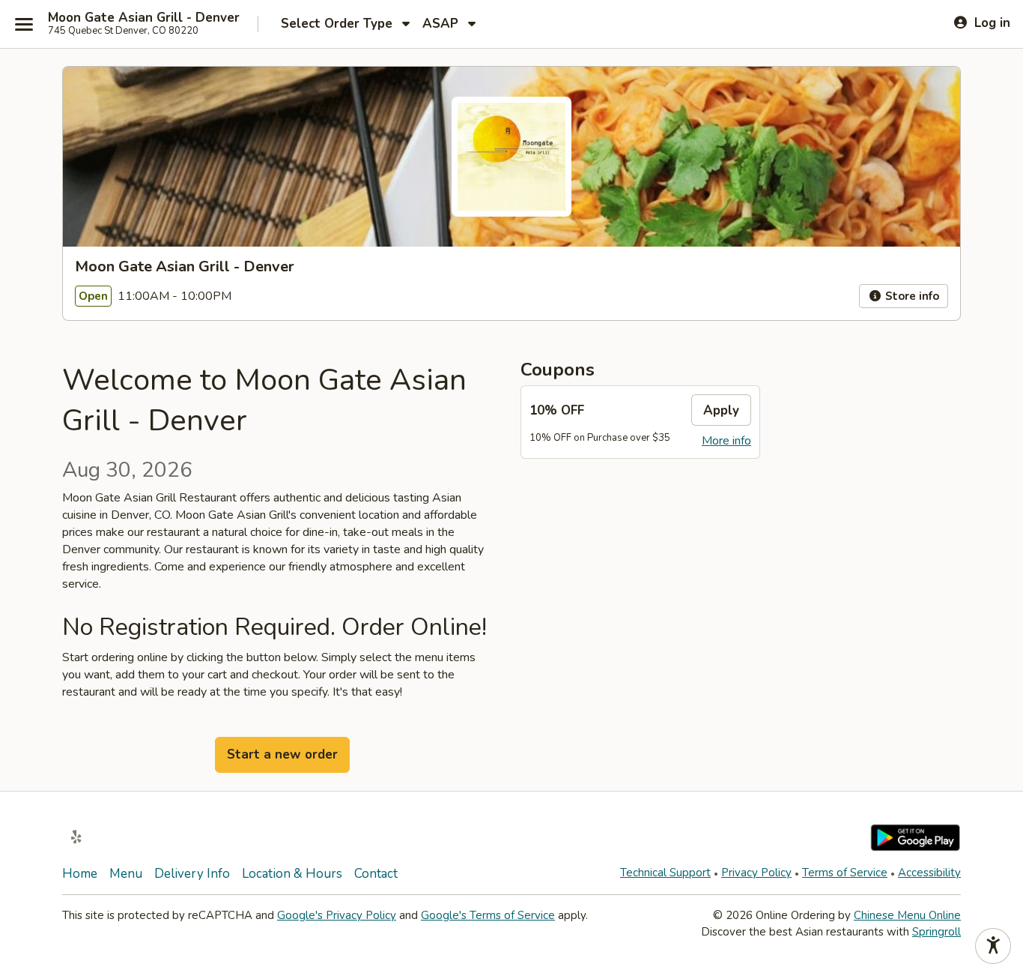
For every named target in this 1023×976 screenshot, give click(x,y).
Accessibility (929, 872)
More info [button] (726, 441)
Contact (376, 873)
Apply (721, 410)
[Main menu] (24, 24)
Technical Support (665, 872)
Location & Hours (292, 873)
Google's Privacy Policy (336, 915)
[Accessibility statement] (993, 946)
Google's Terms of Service (488, 915)
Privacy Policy (756, 872)
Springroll (936, 931)
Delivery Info (192, 873)
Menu (125, 873)
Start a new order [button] (282, 754)
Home (79, 873)
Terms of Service (844, 872)
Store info (910, 296)
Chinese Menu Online (907, 915)
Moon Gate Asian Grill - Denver (144, 17)
